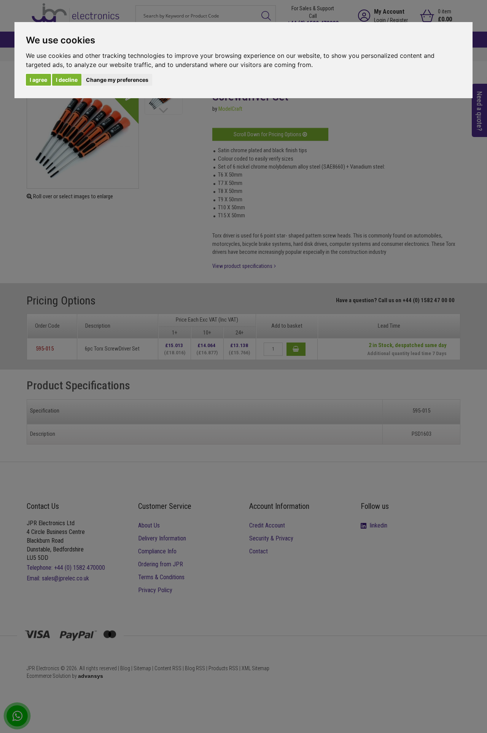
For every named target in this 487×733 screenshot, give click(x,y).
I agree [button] (38, 79)
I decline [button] (67, 79)
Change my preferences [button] (117, 79)
